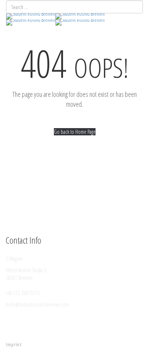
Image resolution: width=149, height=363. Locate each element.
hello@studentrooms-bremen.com (37, 304)
